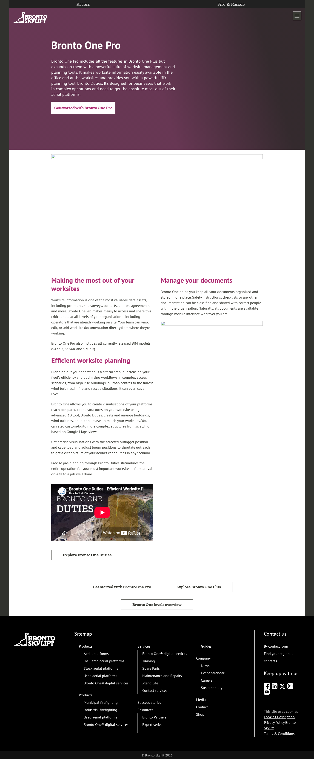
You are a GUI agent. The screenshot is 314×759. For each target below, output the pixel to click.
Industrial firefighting (100, 709)
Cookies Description (279, 717)
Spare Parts (151, 668)
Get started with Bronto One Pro (83, 107)
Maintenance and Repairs (162, 675)
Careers (206, 680)
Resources (145, 709)
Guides (206, 646)
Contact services (154, 690)
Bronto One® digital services (106, 683)
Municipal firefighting (101, 702)
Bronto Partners (154, 717)
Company (203, 658)
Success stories (149, 702)
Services (143, 646)
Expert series (152, 724)
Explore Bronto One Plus (198, 586)
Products (85, 646)
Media (201, 699)
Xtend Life (150, 683)
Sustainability (211, 687)
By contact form (276, 646)
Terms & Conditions (279, 733)
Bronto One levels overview (157, 604)
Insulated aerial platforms (104, 661)
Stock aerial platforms (101, 668)
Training (148, 661)
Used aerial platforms (100, 675)
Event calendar (212, 673)
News (205, 665)
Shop (200, 714)
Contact (202, 707)
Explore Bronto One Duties (87, 554)
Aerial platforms (96, 653)
